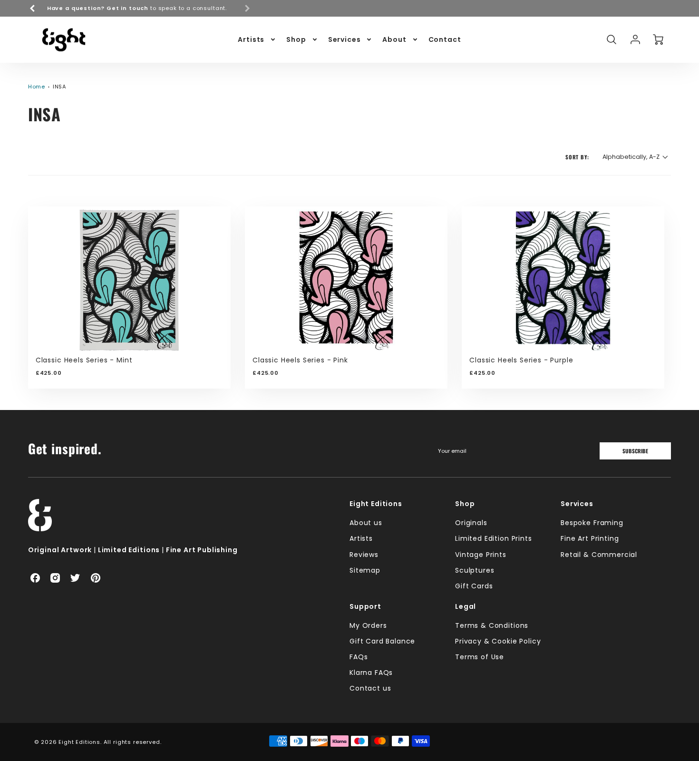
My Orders (368, 625)
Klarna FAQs (371, 672)
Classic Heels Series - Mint (84, 360)
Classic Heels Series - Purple (521, 360)
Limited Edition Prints (493, 538)
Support (365, 606)
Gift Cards (474, 586)
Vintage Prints (480, 554)
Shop (296, 39)
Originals (471, 522)
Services (344, 39)
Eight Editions (376, 503)
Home (36, 86)
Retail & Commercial (599, 554)
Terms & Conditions (491, 625)
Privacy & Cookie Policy (498, 641)
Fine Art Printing (590, 538)
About (394, 39)
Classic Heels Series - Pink (300, 360)
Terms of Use (479, 657)
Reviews (364, 554)
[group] (140, 8)
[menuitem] (257, 39)
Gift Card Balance (382, 641)
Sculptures (474, 570)
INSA (60, 86)
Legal (465, 606)
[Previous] (33, 8)
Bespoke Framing (592, 522)
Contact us (370, 688)
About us (366, 522)
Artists (251, 39)
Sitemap (365, 570)
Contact (444, 39)
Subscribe (635, 451)
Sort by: (577, 157)
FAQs (359, 657)
